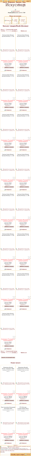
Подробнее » (8, 65)
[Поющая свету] (8, 20)
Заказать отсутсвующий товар (8, 357)
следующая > (14, 30)
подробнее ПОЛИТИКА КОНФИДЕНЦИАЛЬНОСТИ (20, 449)
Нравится (15, 445)
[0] (19, 1)
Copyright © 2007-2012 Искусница (7, 450)
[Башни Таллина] (15, 20)
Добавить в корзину (9, 67)
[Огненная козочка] (22, 20)
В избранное (8, 70)
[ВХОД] (24, 1)
